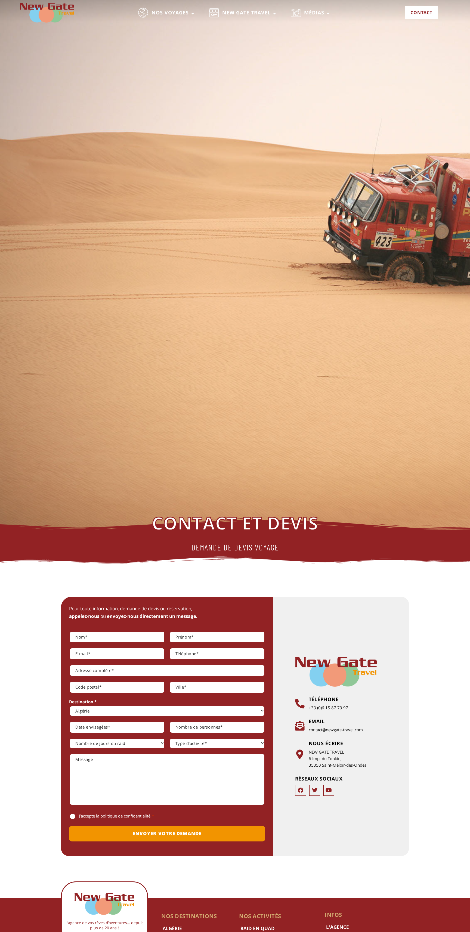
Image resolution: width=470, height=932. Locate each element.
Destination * (83, 701)
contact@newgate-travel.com (336, 729)
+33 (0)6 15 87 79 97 (328, 707)
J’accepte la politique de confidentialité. (116, 816)
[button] (166, 13)
